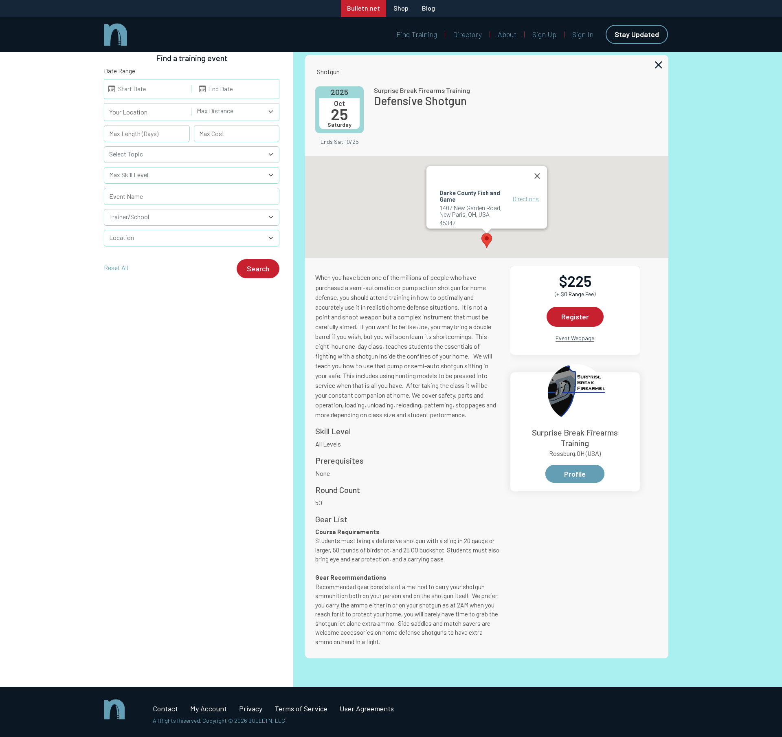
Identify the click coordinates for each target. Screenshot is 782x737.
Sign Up (544, 34)
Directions (526, 199)
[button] (486, 240)
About (507, 34)
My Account (208, 708)
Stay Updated (637, 34)
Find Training (416, 34)
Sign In (582, 34)
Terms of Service (301, 708)
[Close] (537, 176)
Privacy (250, 708)
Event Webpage (575, 337)
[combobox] (235, 111)
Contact (165, 708)
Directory (467, 34)
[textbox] (231, 111)
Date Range (119, 71)
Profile (575, 473)
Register (575, 316)
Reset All (116, 267)
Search (258, 268)
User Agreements (367, 708)
